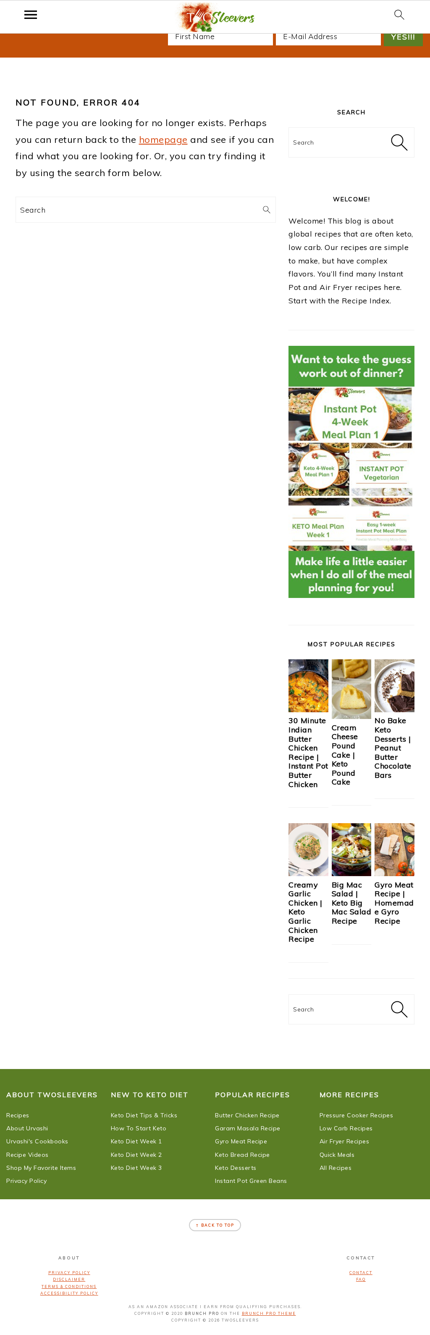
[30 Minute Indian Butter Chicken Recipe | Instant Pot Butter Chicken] (308, 709)
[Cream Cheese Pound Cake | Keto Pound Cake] (352, 716)
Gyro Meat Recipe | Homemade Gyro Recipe (394, 903)
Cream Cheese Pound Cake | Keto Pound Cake (345, 755)
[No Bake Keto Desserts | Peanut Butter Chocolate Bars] (394, 709)
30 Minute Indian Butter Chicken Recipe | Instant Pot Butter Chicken (308, 752)
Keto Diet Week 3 (136, 1168)
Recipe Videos (27, 1155)
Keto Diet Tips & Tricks (144, 1115)
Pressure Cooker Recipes (356, 1115)
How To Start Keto (139, 1128)
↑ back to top (215, 1225)
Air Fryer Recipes (345, 1141)
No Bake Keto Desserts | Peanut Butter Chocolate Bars (393, 748)
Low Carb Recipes (346, 1128)
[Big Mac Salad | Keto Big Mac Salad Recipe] (352, 873)
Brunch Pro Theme (269, 1313)
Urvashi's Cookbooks (37, 1141)
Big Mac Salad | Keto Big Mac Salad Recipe (352, 903)
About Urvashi (27, 1128)
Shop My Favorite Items (41, 1168)
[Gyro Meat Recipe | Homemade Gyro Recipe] (394, 873)
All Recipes (336, 1168)
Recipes (17, 1115)
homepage (163, 139)
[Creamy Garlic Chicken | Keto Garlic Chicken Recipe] (308, 873)
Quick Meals (337, 1155)
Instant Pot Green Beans (251, 1181)
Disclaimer (69, 1279)
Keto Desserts (236, 1168)
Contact (360, 1272)
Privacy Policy (26, 1181)
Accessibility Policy (69, 1293)
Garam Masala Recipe (248, 1128)
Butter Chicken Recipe (247, 1115)
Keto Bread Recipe (242, 1155)
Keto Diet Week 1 (136, 1141)
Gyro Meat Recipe (241, 1141)
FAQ (361, 1279)
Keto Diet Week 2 (136, 1155)
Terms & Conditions (69, 1286)
